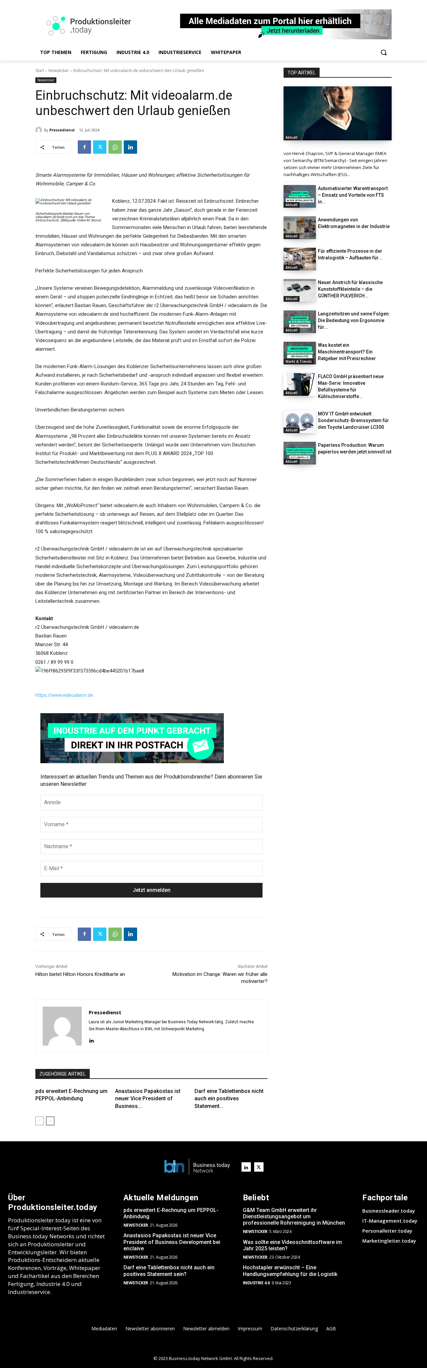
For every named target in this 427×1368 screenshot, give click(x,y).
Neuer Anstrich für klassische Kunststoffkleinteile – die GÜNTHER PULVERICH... (350, 289)
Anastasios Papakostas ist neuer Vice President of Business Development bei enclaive (171, 1241)
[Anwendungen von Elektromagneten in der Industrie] (300, 227)
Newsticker (58, 70)
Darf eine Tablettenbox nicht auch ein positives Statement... (229, 1098)
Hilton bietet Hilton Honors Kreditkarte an (80, 974)
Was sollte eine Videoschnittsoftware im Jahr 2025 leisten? (292, 1245)
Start (39, 70)
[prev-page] (39, 1121)
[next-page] (50, 1121)
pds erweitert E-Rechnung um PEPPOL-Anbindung (171, 1213)
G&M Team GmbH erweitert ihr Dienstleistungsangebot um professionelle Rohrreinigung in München (294, 1216)
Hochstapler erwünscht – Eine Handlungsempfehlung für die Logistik (290, 1270)
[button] (384, 52)
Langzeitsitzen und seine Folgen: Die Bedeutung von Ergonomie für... (354, 320)
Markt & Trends (299, 361)
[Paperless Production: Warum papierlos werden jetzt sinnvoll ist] (300, 453)
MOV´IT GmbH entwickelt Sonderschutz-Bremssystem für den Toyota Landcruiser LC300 (353, 420)
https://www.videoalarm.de (64, 695)
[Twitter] (99, 147)
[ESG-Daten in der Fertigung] (338, 113)
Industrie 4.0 (256, 1283)
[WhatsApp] (115, 147)
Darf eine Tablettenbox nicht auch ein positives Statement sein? (169, 1270)
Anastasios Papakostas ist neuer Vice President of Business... (147, 1098)
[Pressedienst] (39, 130)
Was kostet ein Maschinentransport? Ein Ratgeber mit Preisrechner (347, 351)
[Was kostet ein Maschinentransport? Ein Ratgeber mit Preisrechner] (300, 353)
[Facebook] (84, 147)
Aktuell (292, 137)
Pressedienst (62, 129)
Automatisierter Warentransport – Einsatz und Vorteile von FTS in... (353, 195)
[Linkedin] (130, 147)
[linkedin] (91, 1039)
